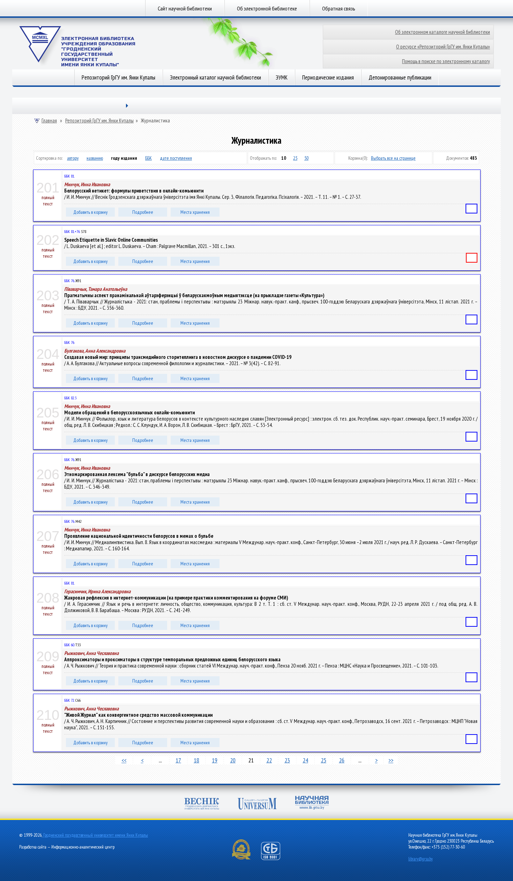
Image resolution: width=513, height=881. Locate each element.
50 (306, 158)
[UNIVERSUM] (257, 804)
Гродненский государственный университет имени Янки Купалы (95, 835)
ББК (148, 158)
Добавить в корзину (90, 212)
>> (390, 760)
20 (233, 760)
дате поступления (176, 158)
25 (295, 158)
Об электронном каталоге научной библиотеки (442, 32)
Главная (49, 120)
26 (341, 760)
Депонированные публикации (400, 77)
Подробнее (142, 212)
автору (73, 158)
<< (123, 760)
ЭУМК (282, 77)
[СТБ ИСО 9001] (275, 858)
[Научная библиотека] (312, 803)
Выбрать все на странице (393, 158)
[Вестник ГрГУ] (201, 804)
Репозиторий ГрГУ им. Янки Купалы (118, 77)
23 (287, 760)
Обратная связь (338, 8)
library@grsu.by (420, 859)
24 (305, 760)
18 (196, 760)
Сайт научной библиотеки (185, 8)
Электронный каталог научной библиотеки (215, 77)
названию (95, 158)
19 (214, 760)
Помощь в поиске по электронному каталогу (446, 61)
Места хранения (195, 212)
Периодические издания (328, 77)
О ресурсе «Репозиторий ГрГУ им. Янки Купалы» (443, 46)
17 (178, 760)
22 (269, 760)
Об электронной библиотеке (267, 8)
